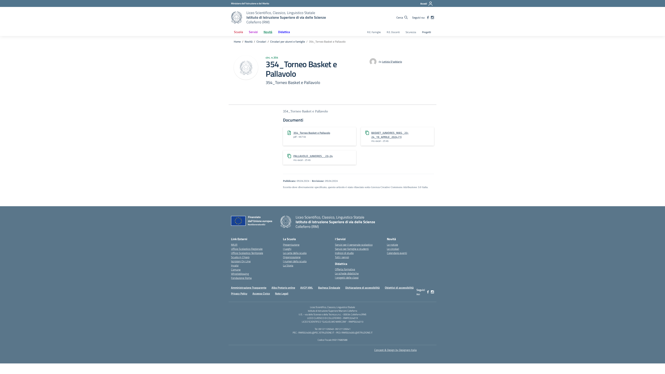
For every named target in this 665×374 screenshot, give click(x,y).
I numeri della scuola (295, 261)
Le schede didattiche (347, 273)
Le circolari (393, 249)
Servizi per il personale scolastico (354, 245)
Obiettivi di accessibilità (399, 288)
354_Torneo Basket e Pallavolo (311, 133)
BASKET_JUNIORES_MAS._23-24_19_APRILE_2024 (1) (390, 135)
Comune (236, 270)
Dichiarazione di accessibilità (362, 288)
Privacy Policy (239, 293)
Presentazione (291, 245)
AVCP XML (306, 288)
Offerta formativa (345, 269)
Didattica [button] (284, 32)
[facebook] (427, 17)
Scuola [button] (238, 32)
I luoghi (287, 249)
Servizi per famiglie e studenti (352, 249)
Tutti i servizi (342, 257)
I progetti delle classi (346, 277)
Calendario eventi (397, 253)
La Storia (288, 265)
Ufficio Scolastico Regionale (247, 249)
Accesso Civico (261, 293)
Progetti (426, 32)
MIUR (234, 245)
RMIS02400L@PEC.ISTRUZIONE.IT (316, 332)
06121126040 (326, 329)
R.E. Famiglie (374, 32)
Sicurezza (411, 32)
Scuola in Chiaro (240, 257)
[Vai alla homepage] (236, 17)
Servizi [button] (253, 32)
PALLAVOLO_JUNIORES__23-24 (313, 156)
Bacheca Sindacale (329, 288)
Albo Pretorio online (283, 288)
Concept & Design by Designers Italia (395, 350)
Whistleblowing (240, 274)
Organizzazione (291, 257)
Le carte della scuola (295, 253)
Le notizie (392, 245)
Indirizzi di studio (344, 253)
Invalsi (234, 265)
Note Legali (281, 293)
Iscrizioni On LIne (241, 261)
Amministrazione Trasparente (248, 288)
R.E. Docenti (393, 32)
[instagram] (432, 17)
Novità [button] (268, 32)
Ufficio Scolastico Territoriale (247, 253)
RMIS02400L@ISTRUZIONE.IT (357, 332)
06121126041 (343, 329)
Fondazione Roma (241, 278)
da (380, 62)
